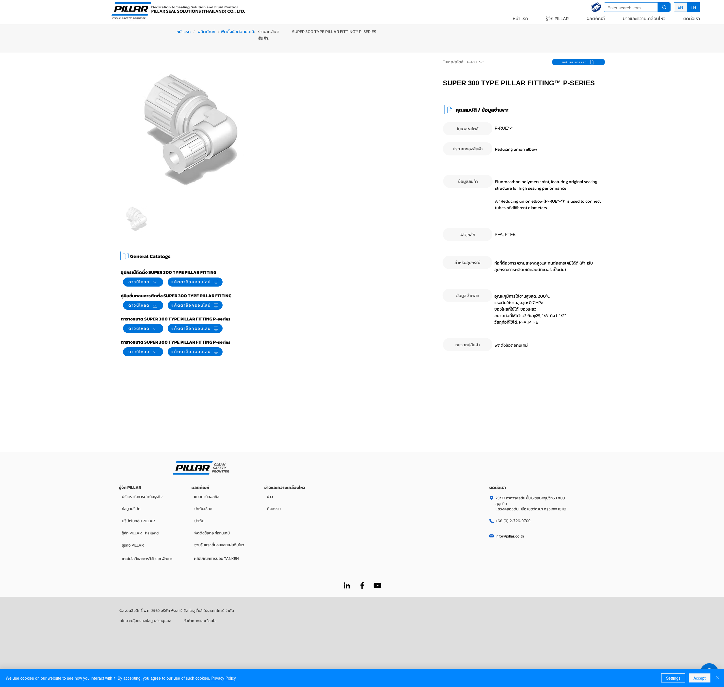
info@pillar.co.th (509, 536)
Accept (699, 678)
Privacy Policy (223, 678)
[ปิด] (717, 677)
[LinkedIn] (346, 585)
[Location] (491, 497)
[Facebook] (362, 585)
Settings (673, 678)
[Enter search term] (664, 7)
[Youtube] (377, 585)
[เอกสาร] (125, 256)
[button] (557, 18)
